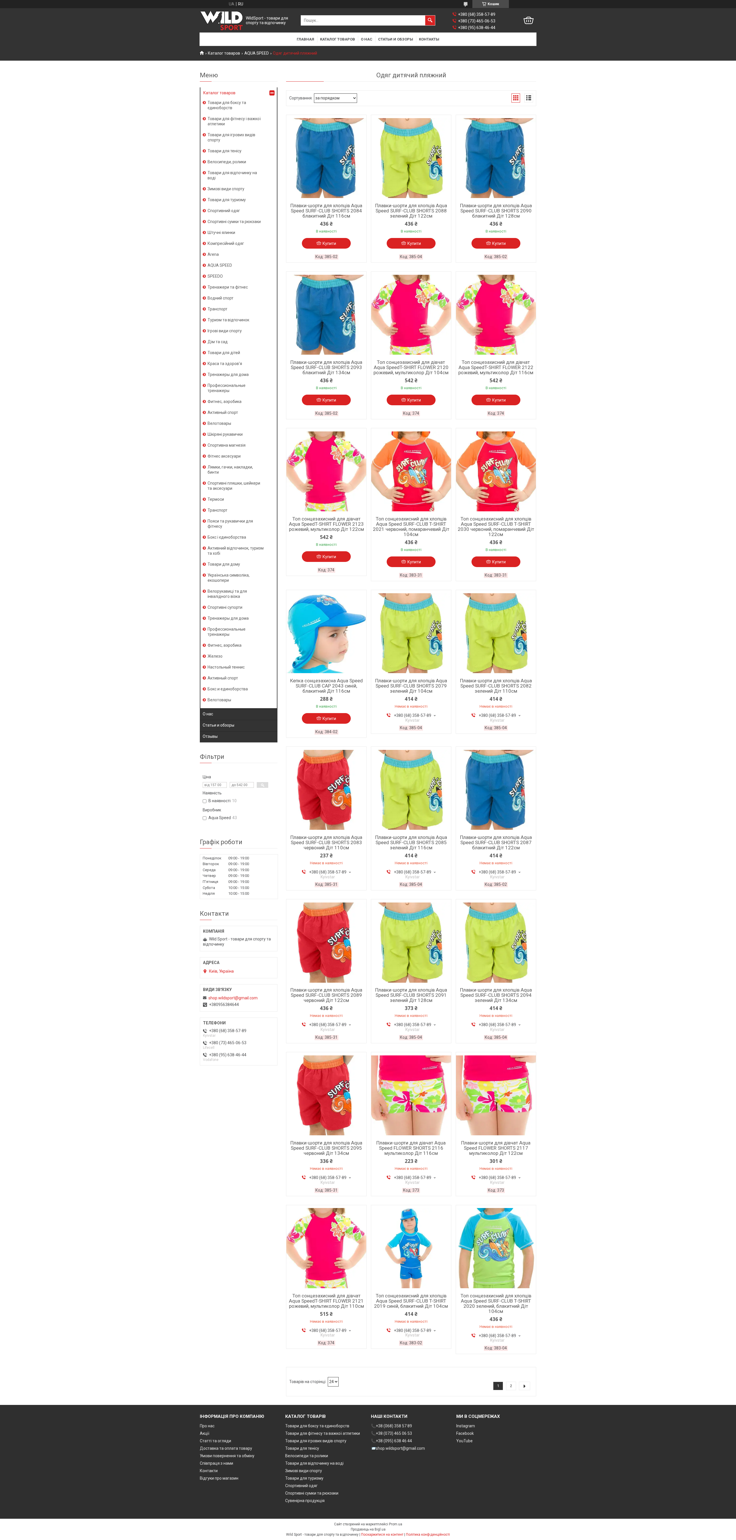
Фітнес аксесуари (224, 456)
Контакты (429, 39)
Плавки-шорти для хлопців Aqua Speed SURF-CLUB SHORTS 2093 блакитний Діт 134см (326, 367)
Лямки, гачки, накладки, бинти (230, 470)
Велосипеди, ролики (227, 162)
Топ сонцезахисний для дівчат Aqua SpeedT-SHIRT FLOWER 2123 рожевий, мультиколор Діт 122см (326, 524)
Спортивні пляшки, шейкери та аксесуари (234, 486)
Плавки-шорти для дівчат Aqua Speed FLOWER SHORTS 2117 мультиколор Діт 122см (495, 1148)
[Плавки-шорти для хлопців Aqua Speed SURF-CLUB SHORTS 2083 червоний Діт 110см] (326, 790)
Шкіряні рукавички (225, 434)
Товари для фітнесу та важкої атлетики (322, 1433)
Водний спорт (220, 298)
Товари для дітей (224, 352)
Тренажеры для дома (228, 374)
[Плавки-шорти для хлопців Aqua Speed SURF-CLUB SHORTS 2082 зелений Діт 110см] (496, 633)
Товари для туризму (227, 199)
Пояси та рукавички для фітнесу (230, 524)
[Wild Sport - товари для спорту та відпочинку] (221, 20)
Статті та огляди (215, 1441)
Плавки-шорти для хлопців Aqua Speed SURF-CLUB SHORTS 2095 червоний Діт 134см (326, 1148)
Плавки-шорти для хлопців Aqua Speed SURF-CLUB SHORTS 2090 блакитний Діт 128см (496, 210)
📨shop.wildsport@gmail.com (398, 1448)
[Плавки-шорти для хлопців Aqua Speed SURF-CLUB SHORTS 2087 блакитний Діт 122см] (496, 790)
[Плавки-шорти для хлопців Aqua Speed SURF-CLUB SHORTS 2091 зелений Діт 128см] (411, 942)
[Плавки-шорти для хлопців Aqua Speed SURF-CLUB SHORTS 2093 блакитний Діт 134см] (326, 315)
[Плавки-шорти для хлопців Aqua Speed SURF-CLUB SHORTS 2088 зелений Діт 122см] (411, 158)
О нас (366, 39)
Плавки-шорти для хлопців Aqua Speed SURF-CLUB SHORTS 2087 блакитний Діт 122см (496, 842)
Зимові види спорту (226, 189)
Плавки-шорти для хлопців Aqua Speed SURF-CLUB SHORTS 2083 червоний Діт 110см (326, 842)
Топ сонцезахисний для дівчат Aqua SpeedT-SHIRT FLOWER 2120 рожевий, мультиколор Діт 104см (410, 367)
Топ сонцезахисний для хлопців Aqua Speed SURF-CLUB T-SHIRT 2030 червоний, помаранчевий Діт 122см (496, 526)
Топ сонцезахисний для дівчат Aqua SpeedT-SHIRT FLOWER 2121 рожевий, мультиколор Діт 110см (326, 1301)
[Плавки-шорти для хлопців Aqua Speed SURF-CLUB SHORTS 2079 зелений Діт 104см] (411, 633)
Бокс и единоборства (228, 689)
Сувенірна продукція (305, 1500)
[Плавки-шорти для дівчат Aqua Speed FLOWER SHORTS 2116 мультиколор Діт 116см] (411, 1095)
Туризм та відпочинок (228, 320)
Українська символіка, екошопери (229, 578)
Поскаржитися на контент (382, 1535)
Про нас (207, 1426)
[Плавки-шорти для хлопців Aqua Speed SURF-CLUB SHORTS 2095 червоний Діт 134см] (326, 1095)
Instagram (465, 1426)
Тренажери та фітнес (228, 287)
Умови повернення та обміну (227, 1455)
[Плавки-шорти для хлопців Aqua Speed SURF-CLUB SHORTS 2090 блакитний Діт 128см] (496, 158)
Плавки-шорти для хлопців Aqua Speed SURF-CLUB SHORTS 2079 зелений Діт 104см (411, 686)
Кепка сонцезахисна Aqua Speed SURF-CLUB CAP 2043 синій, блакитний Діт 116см (326, 686)
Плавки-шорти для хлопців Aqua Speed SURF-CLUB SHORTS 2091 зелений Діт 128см (411, 995)
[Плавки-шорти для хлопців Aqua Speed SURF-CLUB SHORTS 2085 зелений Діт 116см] (411, 790)
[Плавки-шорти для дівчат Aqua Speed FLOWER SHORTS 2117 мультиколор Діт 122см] (496, 1095)
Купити (329, 243)
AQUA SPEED (256, 53)
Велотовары (219, 423)
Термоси (216, 499)
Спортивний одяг (224, 210)
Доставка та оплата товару (226, 1448)
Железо (215, 656)
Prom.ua (395, 1524)
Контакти (209, 1470)
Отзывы (210, 736)
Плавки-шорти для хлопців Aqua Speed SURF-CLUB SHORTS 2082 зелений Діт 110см (496, 686)
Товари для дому (224, 564)
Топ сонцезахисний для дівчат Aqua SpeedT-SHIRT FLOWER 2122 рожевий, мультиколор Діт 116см (495, 367)
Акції (204, 1433)
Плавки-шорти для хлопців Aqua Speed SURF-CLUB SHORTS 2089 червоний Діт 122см (326, 995)
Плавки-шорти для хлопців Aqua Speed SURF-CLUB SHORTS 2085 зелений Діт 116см (411, 842)
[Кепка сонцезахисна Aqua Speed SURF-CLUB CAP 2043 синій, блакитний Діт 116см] (326, 633)
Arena (213, 254)
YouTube (464, 1441)
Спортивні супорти (225, 607)
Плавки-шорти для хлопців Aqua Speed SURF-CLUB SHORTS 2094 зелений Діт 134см (496, 995)
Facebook (465, 1433)
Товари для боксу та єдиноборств (227, 105)
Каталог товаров (337, 39)
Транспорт (217, 309)
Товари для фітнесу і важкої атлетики (234, 121)
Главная (305, 39)
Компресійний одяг (226, 243)
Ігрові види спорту (225, 331)
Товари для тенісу (224, 151)
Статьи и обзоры (395, 39)
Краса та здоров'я (225, 363)
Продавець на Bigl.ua (368, 1529)
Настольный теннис (226, 667)
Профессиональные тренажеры (227, 388)
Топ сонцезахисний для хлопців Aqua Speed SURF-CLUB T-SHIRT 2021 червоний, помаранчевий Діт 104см (411, 526)
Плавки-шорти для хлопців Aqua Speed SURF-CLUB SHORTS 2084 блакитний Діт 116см (326, 210)
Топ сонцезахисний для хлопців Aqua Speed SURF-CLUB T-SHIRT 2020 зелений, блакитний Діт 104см (496, 1303)
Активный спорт (223, 412)
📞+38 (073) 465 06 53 (391, 1433)
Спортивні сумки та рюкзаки (234, 221)
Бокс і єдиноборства (227, 537)
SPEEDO (215, 276)
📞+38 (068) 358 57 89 (391, 1426)
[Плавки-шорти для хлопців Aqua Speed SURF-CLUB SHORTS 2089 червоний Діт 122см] (326, 942)
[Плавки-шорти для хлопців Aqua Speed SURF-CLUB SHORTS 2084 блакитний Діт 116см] (326, 158)
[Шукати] (430, 20)
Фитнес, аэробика (224, 401)
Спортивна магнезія (227, 445)
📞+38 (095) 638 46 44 (391, 1441)
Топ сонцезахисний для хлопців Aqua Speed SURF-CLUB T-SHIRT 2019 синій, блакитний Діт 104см (411, 1301)
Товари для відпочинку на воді (232, 175)
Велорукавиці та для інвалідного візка (227, 594)
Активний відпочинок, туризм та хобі (236, 551)
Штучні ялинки (221, 232)
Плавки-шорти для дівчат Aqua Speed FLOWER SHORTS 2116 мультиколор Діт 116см (411, 1148)
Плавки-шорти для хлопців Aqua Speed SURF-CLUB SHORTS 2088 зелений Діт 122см (411, 210)
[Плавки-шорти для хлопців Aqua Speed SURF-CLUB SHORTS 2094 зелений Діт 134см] (496, 942)
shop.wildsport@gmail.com (233, 998)
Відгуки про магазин (219, 1478)
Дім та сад (218, 341)
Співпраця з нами (216, 1463)
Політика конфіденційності (428, 1535)
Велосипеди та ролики (306, 1455)
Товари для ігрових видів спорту (231, 137)
